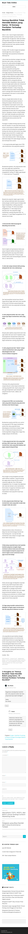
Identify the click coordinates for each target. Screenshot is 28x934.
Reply (6, 705)
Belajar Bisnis (9, 12)
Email (4, 782)
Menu (14, 6)
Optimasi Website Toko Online (9, 662)
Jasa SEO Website (6, 848)
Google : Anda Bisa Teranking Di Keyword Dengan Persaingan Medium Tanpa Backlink (15, 737)
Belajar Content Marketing (8, 659)
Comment (5, 755)
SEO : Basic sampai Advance (9, 855)
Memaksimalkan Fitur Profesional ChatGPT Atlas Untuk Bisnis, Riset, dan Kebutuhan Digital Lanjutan (13, 897)
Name (4, 775)
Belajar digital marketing (19, 659)
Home (3, 12)
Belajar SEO (4, 661)
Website (4, 789)
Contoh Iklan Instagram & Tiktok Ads (11, 851)
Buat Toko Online (9, 3)
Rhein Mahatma (5, 658)
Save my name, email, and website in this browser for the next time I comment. (13, 798)
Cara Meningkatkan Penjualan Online (16, 661)
